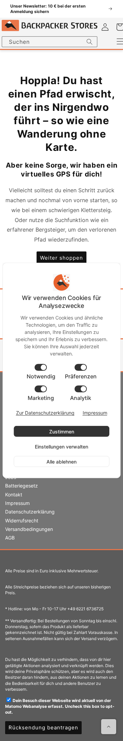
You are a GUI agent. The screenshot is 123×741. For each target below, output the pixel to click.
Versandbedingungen (29, 529)
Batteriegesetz (21, 486)
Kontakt (13, 494)
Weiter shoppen (61, 258)
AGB (10, 538)
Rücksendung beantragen (43, 727)
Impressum (17, 503)
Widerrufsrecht (21, 520)
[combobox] (49, 42)
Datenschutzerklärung (30, 512)
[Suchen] (89, 42)
